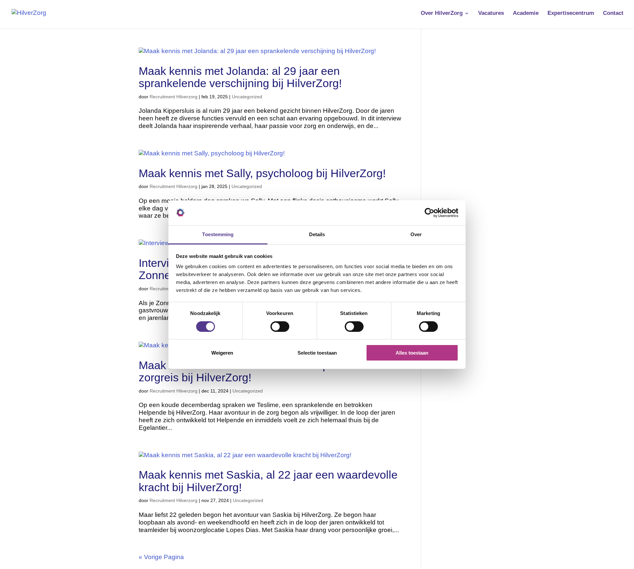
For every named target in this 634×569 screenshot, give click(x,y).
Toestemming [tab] (217, 234)
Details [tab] (317, 234)
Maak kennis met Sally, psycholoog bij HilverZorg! (265, 173)
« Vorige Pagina (161, 556)
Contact (613, 13)
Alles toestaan (412, 353)
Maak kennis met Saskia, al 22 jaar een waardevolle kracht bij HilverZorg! (268, 480)
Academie (526, 13)
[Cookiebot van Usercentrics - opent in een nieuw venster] (429, 213)
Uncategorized (247, 96)
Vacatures (491, 13)
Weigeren (222, 353)
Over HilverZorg (442, 13)
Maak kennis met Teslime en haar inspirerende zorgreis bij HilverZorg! (254, 371)
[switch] (279, 326)
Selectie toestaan (317, 353)
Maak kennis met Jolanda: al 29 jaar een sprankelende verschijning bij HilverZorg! (242, 77)
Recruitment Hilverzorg (173, 96)
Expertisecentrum (570, 13)
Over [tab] (416, 234)
